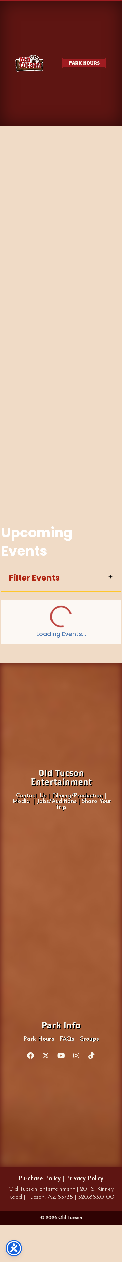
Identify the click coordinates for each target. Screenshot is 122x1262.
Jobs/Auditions (57, 801)
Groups (89, 1039)
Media (21, 801)
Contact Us (31, 796)
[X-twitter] (46, 1055)
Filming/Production (78, 796)
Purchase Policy (41, 1179)
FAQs (66, 1039)
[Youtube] (61, 1055)
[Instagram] (76, 1055)
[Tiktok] (91, 1055)
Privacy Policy (84, 1179)
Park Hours (38, 1039)
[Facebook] (30, 1055)
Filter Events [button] (34, 578)
